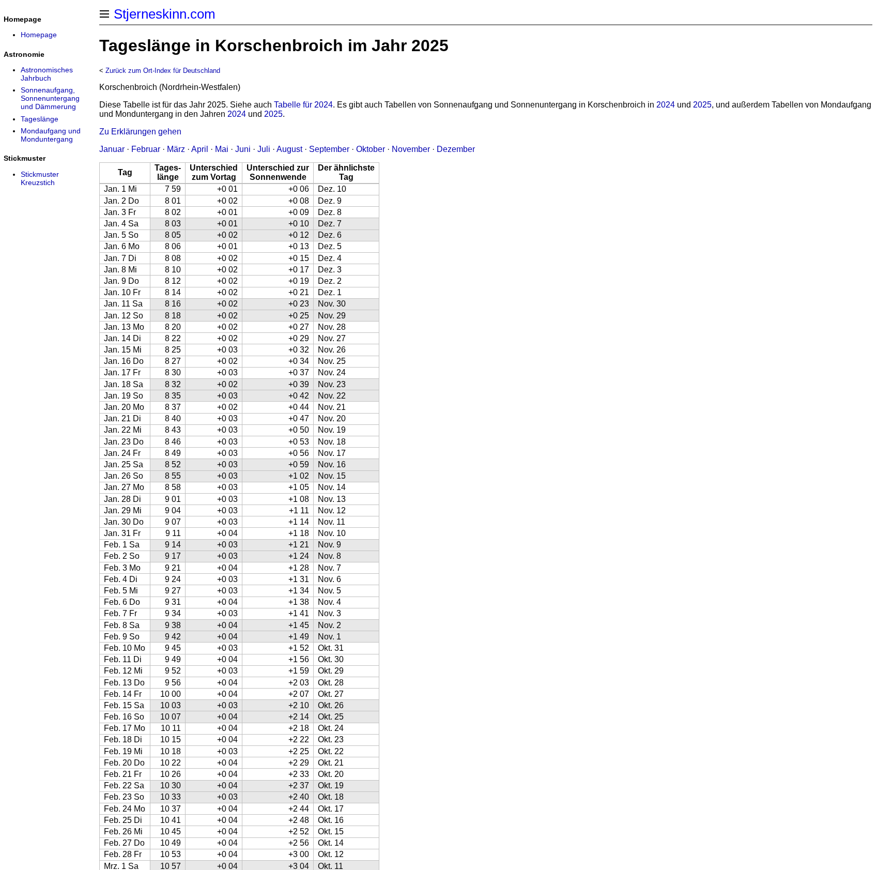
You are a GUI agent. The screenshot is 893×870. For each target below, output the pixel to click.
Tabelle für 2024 (303, 104)
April (199, 149)
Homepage (39, 34)
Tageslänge (39, 119)
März (176, 149)
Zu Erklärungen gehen (140, 131)
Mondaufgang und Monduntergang (51, 135)
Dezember (456, 149)
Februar (145, 149)
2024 (665, 104)
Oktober (370, 149)
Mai (221, 149)
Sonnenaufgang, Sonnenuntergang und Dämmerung (50, 98)
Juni (243, 149)
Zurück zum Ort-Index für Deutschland (162, 70)
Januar (112, 149)
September (329, 149)
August (289, 149)
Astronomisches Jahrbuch (47, 74)
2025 (702, 104)
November (411, 149)
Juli (263, 149)
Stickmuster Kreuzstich (40, 178)
